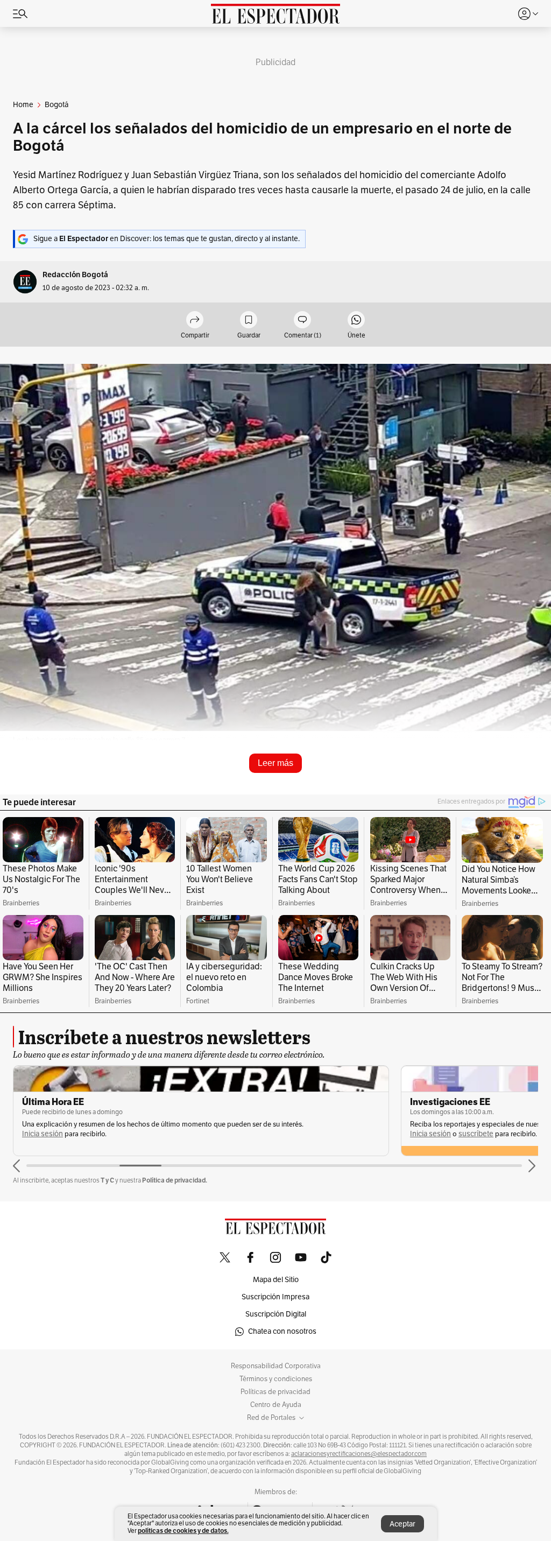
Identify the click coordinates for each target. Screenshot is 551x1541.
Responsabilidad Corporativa (276, 1366)
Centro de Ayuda (275, 1405)
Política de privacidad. (174, 1180)
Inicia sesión (42, 1133)
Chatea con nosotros (282, 1331)
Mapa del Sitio (276, 1279)
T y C (107, 1180)
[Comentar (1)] (302, 320)
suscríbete (475, 1133)
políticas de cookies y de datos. (183, 1530)
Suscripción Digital (275, 1314)
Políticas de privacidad (275, 1392)
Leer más (275, 763)
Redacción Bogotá (75, 274)
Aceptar (402, 1524)
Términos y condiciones (275, 1379)
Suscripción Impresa (275, 1296)
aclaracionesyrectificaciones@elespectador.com (359, 1454)
